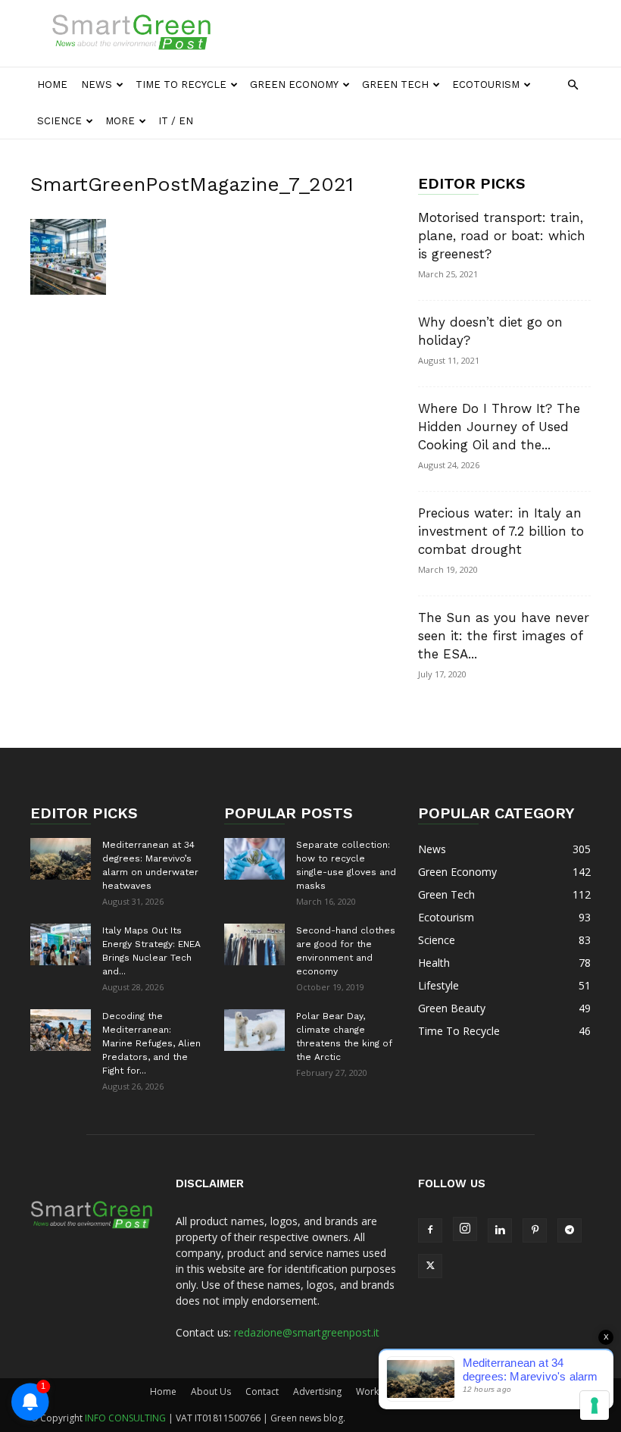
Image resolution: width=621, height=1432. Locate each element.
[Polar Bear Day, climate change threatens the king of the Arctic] (254, 1030)
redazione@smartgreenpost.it (306, 1332)
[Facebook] (430, 1230)
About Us (211, 1391)
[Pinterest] (535, 1230)
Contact (262, 1391)
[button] (572, 85)
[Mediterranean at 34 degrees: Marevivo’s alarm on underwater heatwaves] (60, 859)
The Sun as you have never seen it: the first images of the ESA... (503, 635)
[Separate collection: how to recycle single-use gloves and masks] (254, 859)
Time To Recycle (181, 84)
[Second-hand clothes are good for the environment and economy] (254, 944)
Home (52, 84)
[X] (430, 1266)
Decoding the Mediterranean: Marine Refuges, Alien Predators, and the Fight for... (151, 1043)
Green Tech (395, 84)
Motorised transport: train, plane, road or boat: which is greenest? (501, 235)
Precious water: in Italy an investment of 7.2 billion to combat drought (501, 531)
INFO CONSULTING (125, 1418)
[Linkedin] (500, 1230)
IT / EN (175, 121)
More (120, 121)
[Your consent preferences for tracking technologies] (594, 1405)
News (96, 84)
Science (59, 121)
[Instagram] (465, 1229)
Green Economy (294, 84)
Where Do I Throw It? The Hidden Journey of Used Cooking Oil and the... (499, 426)
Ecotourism (486, 84)
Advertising (317, 1391)
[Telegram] (569, 1230)
